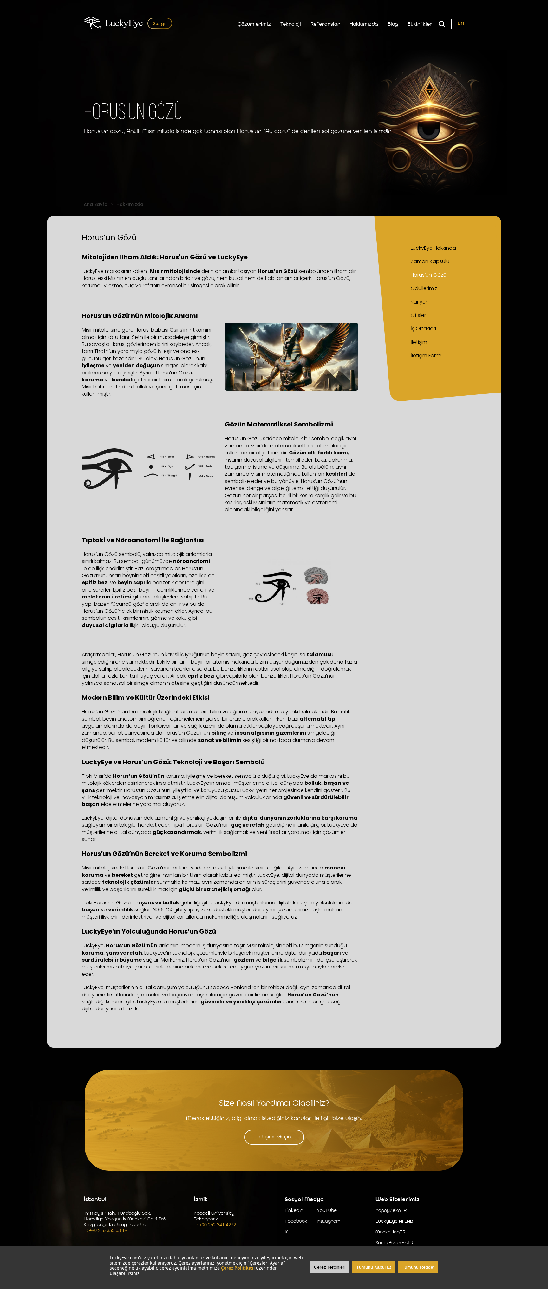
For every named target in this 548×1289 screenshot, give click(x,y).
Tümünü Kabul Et (373, 1267)
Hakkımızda (363, 24)
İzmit (201, 1199)
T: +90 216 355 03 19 (105, 1230)
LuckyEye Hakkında (433, 248)
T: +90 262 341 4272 (215, 1225)
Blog (393, 24)
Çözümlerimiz (254, 24)
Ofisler (418, 315)
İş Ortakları (423, 328)
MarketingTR (390, 1232)
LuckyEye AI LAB (394, 1221)
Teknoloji (290, 24)
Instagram (328, 1221)
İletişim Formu (427, 355)
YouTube (327, 1210)
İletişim (419, 342)
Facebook (296, 1221)
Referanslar (325, 24)
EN (461, 23)
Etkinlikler (420, 24)
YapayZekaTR (391, 1210)
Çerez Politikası (238, 1268)
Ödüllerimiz (424, 288)
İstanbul (95, 1199)
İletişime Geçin (274, 1137)
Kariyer (419, 302)
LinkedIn (294, 1210)
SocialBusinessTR (394, 1243)
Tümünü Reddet (418, 1267)
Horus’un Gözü (429, 275)
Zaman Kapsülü (430, 261)
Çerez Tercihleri (329, 1267)
